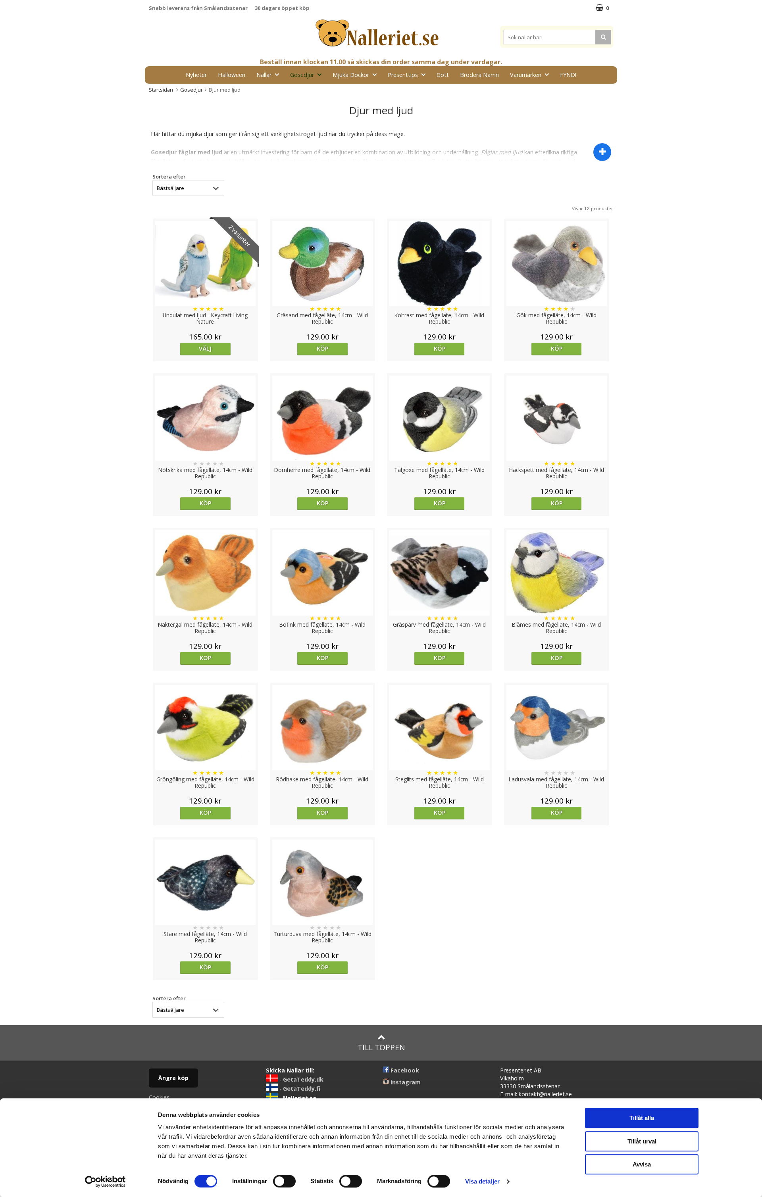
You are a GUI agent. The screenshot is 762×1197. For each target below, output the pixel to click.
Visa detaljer (482, 1181)
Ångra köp (173, 1078)
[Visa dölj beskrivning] (602, 152)
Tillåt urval (641, 1141)
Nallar (263, 75)
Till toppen (381, 1047)
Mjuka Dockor (351, 75)
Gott (443, 75)
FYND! (568, 75)
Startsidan (161, 89)
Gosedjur (302, 75)
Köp (322, 348)
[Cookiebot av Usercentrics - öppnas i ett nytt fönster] (105, 1181)
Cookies (159, 1097)
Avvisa (642, 1164)
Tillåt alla (641, 1118)
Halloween (231, 75)
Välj (205, 348)
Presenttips (403, 75)
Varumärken (525, 75)
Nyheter (196, 75)
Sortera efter (169, 176)
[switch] (284, 1181)
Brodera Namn (479, 75)
